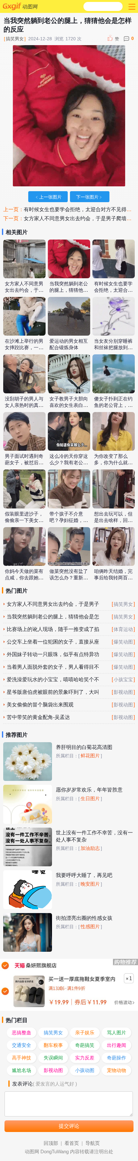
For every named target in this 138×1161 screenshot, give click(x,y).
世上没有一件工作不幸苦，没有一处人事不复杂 (94, 836)
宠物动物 (116, 1070)
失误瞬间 (53, 1057)
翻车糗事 (53, 1045)
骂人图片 (116, 1032)
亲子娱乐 (84, 1032)
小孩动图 (84, 1070)
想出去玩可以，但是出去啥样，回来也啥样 (113, 520)
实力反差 (84, 1057)
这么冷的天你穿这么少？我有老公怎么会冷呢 (68, 463)
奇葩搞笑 (84, 1045)
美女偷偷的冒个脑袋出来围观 (40, 704)
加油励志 (90, 848)
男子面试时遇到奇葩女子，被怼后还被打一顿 (24, 463)
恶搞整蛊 (21, 1032)
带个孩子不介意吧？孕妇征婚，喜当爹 (68, 520)
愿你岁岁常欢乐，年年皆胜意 (89, 789)
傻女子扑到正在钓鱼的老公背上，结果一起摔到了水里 (113, 405)
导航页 (92, 1143)
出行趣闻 (116, 1045)
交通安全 (21, 1045)
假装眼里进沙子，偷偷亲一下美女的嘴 (24, 520)
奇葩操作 (116, 1057)
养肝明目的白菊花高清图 (84, 747)
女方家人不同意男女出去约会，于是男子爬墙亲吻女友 (24, 290)
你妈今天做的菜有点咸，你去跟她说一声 (24, 578)
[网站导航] (131, 6)
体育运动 (123, 629)
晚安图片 (90, 884)
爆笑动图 (123, 641)
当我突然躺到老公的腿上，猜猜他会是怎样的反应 (68, 290)
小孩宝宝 (123, 679)
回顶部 (51, 1143)
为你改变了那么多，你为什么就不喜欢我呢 (113, 463)
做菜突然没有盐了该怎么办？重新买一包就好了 (68, 578)
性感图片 (90, 926)
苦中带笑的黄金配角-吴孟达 (38, 717)
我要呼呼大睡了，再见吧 (84, 875)
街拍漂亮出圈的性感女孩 (84, 918)
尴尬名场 (21, 1070)
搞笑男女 (15, 38)
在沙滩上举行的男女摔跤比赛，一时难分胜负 (24, 348)
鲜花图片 (90, 755)
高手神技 (21, 1057)
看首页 (72, 1143)
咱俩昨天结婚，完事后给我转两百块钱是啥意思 (113, 578)
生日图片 (90, 798)
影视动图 (123, 692)
